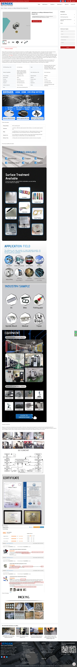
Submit (67, 47)
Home (39, 4)
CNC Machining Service (27, 646)
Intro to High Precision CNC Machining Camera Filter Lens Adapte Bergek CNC (50, 637)
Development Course (25, 662)
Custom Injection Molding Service (29, 652)
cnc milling (11, 55)
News (23, 659)
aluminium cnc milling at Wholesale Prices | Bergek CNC (18, 8)
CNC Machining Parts (27, 656)
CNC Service (44, 4)
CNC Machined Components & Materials (65, 20)
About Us (66, 4)
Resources (59, 4)
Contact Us (73, 4)
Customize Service (25, 645)
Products (52, 4)
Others (61, 23)
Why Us (23, 658)
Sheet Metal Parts (63, 14)
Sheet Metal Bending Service (28, 649)
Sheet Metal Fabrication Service (28, 648)
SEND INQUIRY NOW (37, 21)
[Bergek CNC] (75, 332)
